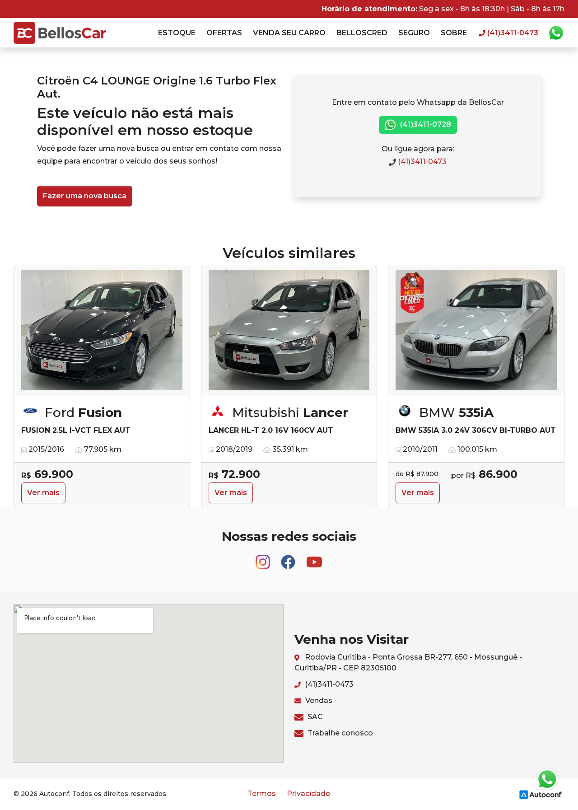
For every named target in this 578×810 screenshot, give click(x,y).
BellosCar (60, 33)
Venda (289, 32)
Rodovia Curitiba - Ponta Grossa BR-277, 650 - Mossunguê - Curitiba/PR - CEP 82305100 (408, 662)
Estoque (177, 32)
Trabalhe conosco (339, 733)
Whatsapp (555, 33)
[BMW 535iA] (476, 330)
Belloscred (361, 32)
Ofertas (224, 32)
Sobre (454, 32)
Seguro (414, 32)
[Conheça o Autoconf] (540, 794)
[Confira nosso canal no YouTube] (314, 558)
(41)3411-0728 (424, 124)
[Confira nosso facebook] (289, 558)
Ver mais (43, 492)
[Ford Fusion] (102, 330)
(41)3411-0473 (421, 161)
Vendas (317, 700)
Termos (261, 793)
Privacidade (308, 793)
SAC (314, 716)
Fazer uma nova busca (84, 196)
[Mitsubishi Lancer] (289, 330)
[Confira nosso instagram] (263, 558)
